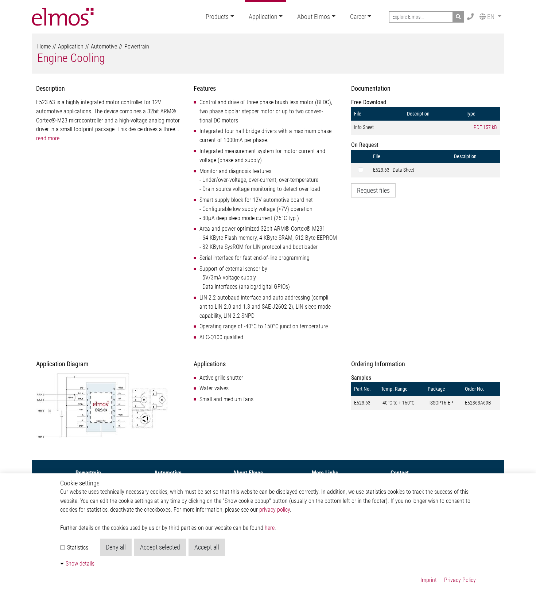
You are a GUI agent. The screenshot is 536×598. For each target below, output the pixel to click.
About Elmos (313, 16)
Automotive (104, 46)
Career (358, 16)
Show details (80, 563)
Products (217, 16)
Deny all (116, 547)
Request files (373, 190)
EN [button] (491, 16)
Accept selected (160, 547)
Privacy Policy (460, 579)
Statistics (77, 547)
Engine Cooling (71, 58)
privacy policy (274, 509)
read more (47, 138)
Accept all (206, 547)
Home (44, 46)
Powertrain (136, 46)
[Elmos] (63, 17)
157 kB (485, 127)
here (270, 527)
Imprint (428, 579)
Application (263, 16)
